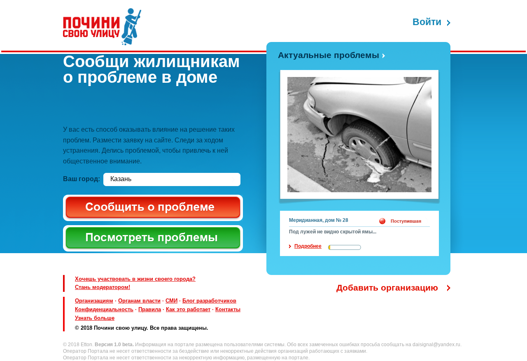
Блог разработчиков (209, 301)
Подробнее (308, 246)
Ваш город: (81, 178)
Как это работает (188, 309)
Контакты (227, 309)
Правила (149, 309)
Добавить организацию (387, 287)
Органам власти (139, 301)
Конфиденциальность (104, 309)
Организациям (94, 301)
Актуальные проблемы (328, 55)
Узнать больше (94, 318)
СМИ (171, 301)
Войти (427, 22)
